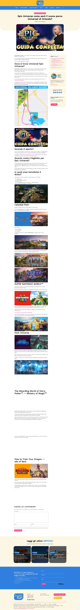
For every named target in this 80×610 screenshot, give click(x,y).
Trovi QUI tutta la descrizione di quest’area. (23, 313)
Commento (16, 511)
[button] (12, 553)
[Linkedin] (61, 92)
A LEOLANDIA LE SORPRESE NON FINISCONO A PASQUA (56, 61)
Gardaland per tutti (55, 64)
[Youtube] (57, 92)
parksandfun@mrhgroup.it (22, 608)
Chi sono (52, 8)
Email (33, 524)
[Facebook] (59, 92)
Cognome (43, 575)
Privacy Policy (31, 608)
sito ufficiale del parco (27, 155)
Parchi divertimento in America (40, 13)
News (46, 8)
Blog (41, 8)
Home (17, 8)
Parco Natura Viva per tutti (56, 67)
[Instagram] (54, 92)
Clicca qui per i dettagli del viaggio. (22, 62)
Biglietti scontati (34, 8)
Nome (15, 524)
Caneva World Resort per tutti (56, 65)
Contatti (58, 8)
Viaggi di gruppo (23, 8)
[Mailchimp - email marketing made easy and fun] (61, 585)
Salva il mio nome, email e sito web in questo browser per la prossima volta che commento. (31, 528)
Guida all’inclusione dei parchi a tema (58, 62)
